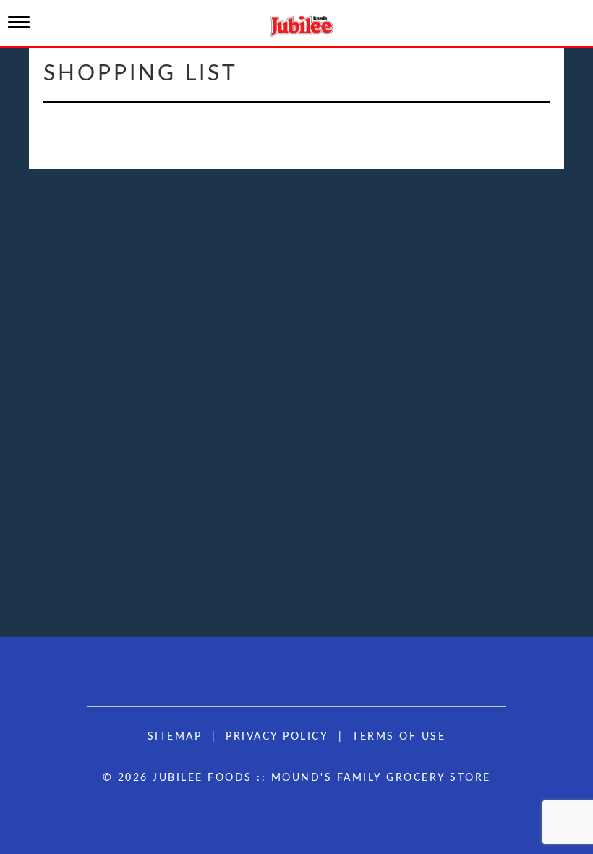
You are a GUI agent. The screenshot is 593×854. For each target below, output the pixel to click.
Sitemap (175, 737)
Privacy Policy (277, 737)
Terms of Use (398, 737)
